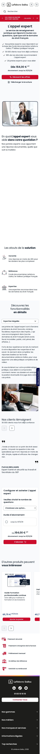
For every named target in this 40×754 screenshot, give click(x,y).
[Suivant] (12, 428)
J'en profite (27, 18)
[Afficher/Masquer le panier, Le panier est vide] (36, 4)
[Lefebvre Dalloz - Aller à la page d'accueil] (17, 4)
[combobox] (20, 11)
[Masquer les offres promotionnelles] (38, 18)
